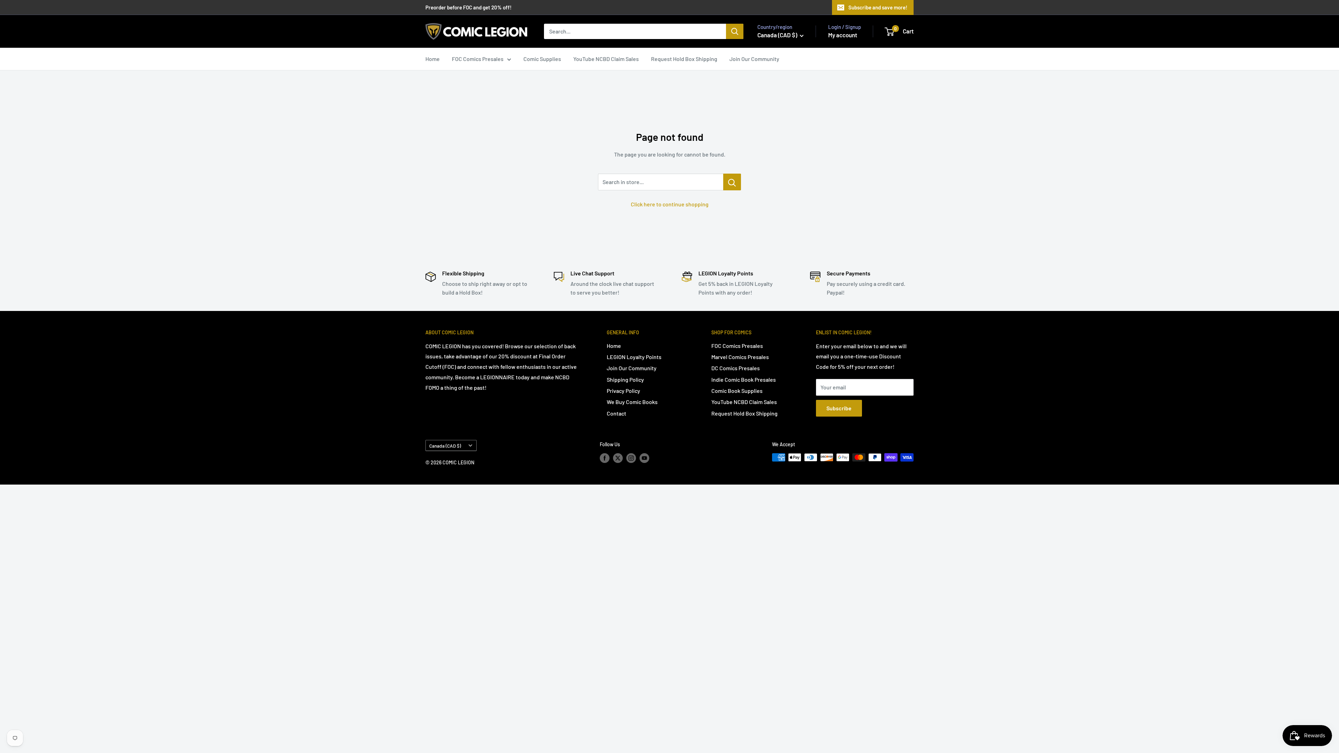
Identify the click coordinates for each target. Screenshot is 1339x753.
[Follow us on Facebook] (605, 458)
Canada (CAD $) (445, 446)
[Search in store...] (732, 182)
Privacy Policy (623, 390)
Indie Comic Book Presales (743, 379)
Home (432, 58)
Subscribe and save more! (877, 7)
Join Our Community (754, 58)
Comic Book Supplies (737, 390)
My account (842, 34)
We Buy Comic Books (632, 401)
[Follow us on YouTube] (644, 458)
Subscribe (839, 408)
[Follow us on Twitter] (618, 458)
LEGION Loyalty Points (634, 356)
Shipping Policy (625, 379)
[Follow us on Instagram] (631, 458)
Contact (616, 413)
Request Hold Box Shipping (684, 58)
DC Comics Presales (735, 368)
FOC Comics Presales (478, 58)
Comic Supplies (542, 58)
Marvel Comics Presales (740, 356)
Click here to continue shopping (670, 204)
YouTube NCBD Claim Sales (606, 58)
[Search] (734, 31)
